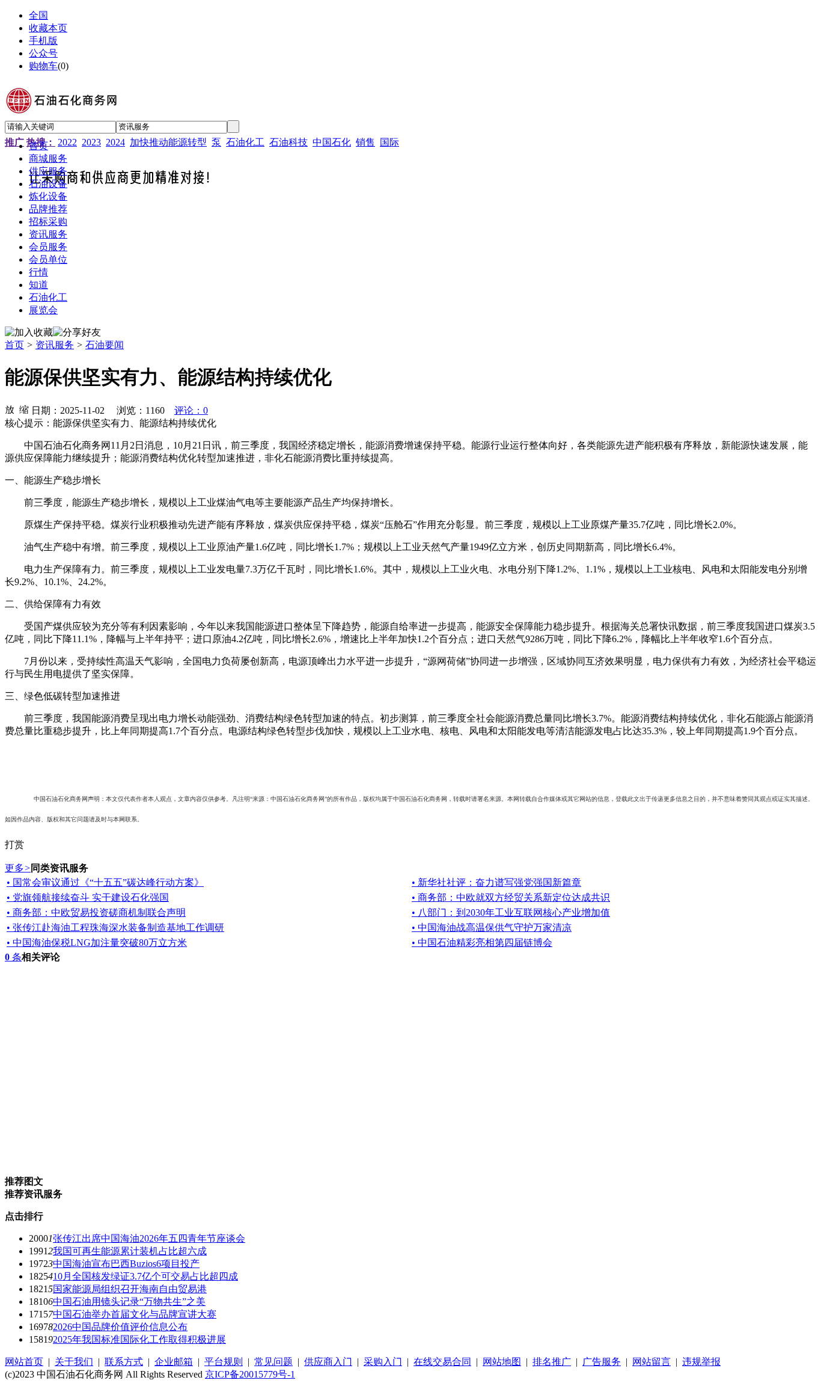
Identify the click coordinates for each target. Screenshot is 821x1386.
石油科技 (288, 142)
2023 (91, 142)
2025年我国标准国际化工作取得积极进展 (139, 1339)
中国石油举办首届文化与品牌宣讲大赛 (134, 1314)
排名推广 (552, 1362)
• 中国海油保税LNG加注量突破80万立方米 (97, 942)
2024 (115, 142)
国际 (389, 142)
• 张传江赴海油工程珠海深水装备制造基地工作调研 (115, 927)
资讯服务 (54, 345)
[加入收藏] (29, 333)
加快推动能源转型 (168, 142)
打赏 (14, 844)
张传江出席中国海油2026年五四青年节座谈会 (149, 1238)
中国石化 (332, 142)
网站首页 (24, 1362)
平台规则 (223, 1362)
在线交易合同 (442, 1362)
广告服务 (601, 1362)
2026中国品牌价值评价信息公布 (120, 1327)
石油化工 (245, 142)
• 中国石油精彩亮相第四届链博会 (482, 942)
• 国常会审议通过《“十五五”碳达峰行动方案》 (105, 882)
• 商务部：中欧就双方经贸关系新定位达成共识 (511, 897)
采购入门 (383, 1362)
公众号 (43, 53)
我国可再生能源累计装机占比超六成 (130, 1251)
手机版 (43, 40)
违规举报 (701, 1362)
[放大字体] (9, 409)
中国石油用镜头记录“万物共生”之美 (129, 1301)
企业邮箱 (173, 1362)
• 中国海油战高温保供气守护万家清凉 (492, 927)
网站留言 (651, 1362)
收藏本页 (48, 28)
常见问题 (273, 1362)
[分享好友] (77, 333)
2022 (67, 142)
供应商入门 (328, 1362)
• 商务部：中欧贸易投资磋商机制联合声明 (96, 912)
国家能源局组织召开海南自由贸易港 (130, 1289)
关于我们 (74, 1362)
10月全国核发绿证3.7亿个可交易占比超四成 (145, 1276)
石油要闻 (104, 345)
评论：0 (191, 410)
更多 (18, 868)
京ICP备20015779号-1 (250, 1374)
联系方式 (124, 1362)
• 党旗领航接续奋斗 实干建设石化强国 (88, 897)
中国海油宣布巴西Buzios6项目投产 (126, 1264)
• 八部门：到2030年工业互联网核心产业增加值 (511, 912)
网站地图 (502, 1362)
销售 (365, 142)
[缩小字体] (24, 409)
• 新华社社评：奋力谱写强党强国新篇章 (496, 882)
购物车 (43, 66)
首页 (14, 345)
